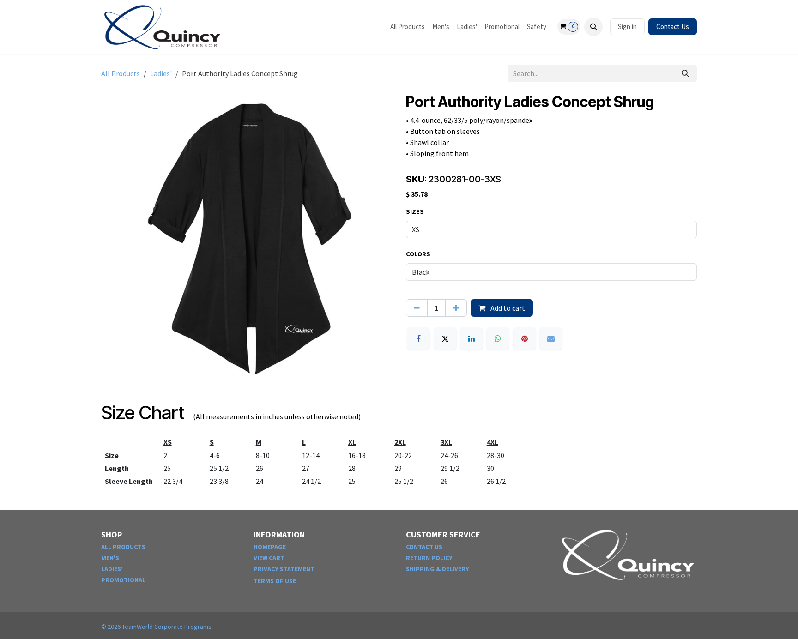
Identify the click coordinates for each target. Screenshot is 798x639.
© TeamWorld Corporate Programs (156, 626)
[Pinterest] (525, 338)
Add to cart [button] (507, 308)
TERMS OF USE (275, 581)
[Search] (685, 73)
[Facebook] (418, 338)
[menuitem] (408, 27)
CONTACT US (424, 547)
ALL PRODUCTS (123, 547)
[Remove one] (417, 308)
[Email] (551, 338)
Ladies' (161, 73)
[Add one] (456, 308)
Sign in (627, 26)
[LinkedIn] (471, 338)
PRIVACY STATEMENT (284, 569)
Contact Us (672, 26)
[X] (445, 338)
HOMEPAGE (270, 547)
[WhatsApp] (498, 338)
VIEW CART (269, 558)
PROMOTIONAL (123, 580)
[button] (593, 27)
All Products (120, 73)
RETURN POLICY (429, 558)
